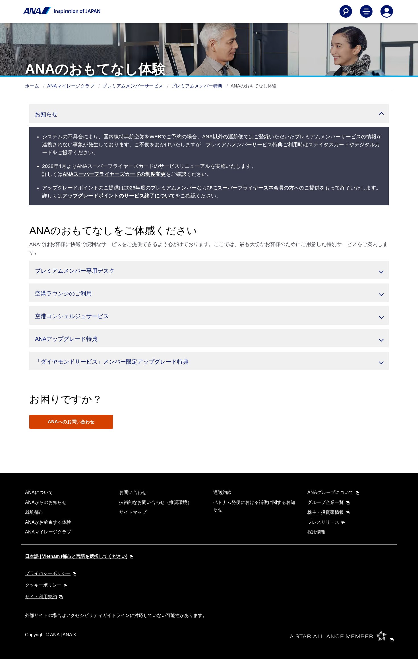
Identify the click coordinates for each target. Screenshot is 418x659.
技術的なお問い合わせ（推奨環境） (155, 502)
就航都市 (34, 512)
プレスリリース (323, 522)
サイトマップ (132, 512)
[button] (209, 113)
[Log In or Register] (386, 11)
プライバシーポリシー (48, 573)
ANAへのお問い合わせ (71, 421)
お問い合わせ (132, 492)
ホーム (32, 86)
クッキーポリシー (43, 585)
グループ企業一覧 (325, 502)
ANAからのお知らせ (46, 502)
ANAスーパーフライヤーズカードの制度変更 (114, 174)
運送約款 (222, 492)
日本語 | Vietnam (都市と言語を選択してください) (76, 556)
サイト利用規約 (41, 596)
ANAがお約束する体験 (48, 522)
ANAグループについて (330, 492)
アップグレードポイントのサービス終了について (119, 196)
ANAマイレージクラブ (71, 86)
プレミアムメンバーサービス (133, 86)
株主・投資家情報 (325, 512)
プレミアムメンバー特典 (197, 86)
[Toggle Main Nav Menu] (366, 11)
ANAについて (39, 492)
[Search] (346, 11)
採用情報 (316, 531)
